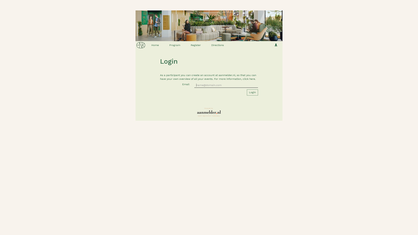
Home (155, 45)
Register (196, 45)
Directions (217, 45)
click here (249, 78)
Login (252, 92)
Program (174, 45)
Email (185, 84)
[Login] (275, 45)
